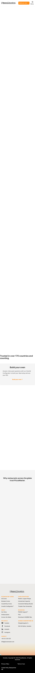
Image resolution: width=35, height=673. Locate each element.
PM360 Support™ (23, 612)
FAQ (19, 614)
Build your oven (23, 3)
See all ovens (5, 38)
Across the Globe (6, 617)
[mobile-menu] (31, 2)
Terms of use (21, 664)
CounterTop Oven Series (8, 84)
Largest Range (7, 488)
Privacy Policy (5, 664)
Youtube (6, 623)
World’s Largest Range (24, 598)
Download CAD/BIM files (25, 617)
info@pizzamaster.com (7, 641)
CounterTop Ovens (6, 603)
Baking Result (7, 535)
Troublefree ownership (10, 559)
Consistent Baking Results (25, 603)
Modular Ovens (5, 601)
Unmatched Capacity (24, 601)
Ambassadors (5, 614)
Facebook (7, 626)
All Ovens (4, 598)
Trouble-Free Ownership (25, 606)
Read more (4, 462)
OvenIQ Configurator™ (7, 606)
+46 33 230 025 (6, 638)
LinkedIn (6, 629)
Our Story (4, 612)
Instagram (7, 632)
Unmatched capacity (9, 511)
